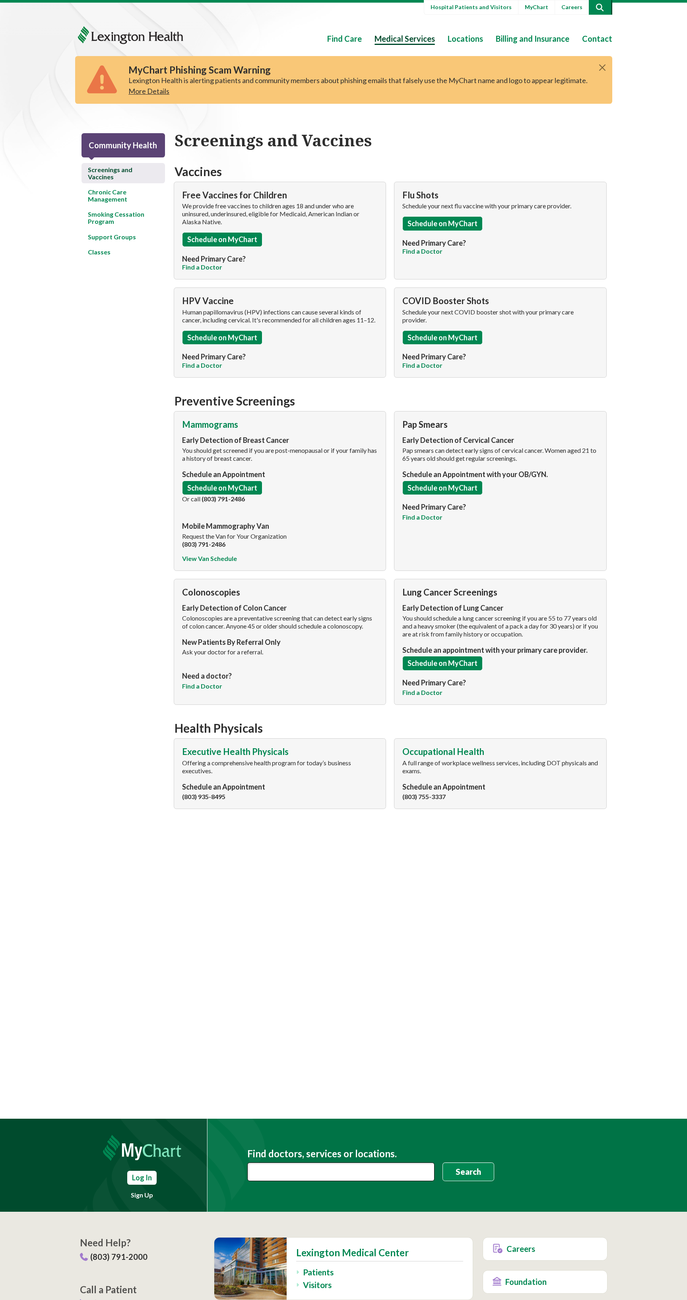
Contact (597, 38)
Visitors (317, 1285)
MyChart (536, 7)
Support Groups (112, 237)
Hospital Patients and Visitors (471, 7)
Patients (318, 1272)
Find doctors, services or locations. (322, 1153)
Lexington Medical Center (352, 1252)
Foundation (526, 1281)
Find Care (344, 38)
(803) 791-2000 (118, 1256)
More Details (148, 91)
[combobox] (341, 1171)
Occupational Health (444, 751)
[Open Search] (600, 7)
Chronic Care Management (107, 195)
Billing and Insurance (532, 38)
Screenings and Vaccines (110, 173)
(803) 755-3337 (424, 796)
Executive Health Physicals (236, 751)
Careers (571, 7)
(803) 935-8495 (203, 796)
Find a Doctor (202, 686)
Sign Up (142, 1195)
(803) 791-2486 (223, 499)
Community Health (123, 145)
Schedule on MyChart (222, 239)
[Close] (602, 67)
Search (468, 1171)
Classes (99, 252)
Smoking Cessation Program (116, 217)
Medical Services (405, 38)
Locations (465, 38)
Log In (142, 1177)
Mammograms (211, 424)
